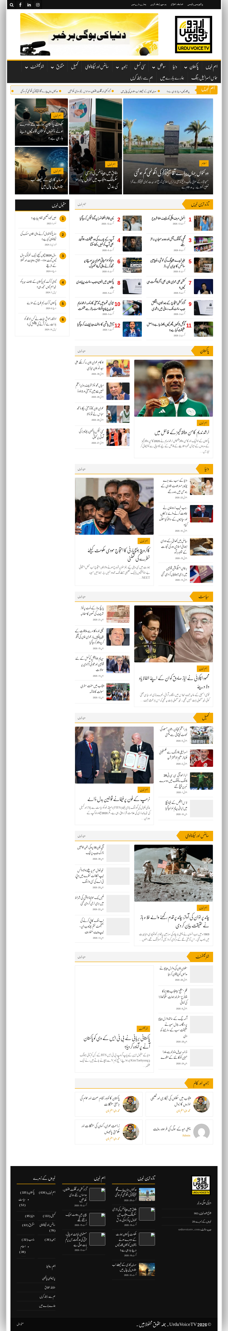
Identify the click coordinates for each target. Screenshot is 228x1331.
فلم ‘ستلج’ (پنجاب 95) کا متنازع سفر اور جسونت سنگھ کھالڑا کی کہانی (173, 997)
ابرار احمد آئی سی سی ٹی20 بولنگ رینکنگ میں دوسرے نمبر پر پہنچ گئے (173, 781)
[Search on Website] (11, 4)
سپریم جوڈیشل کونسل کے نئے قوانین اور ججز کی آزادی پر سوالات (89, 664)
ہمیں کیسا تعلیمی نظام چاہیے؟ (43, 217)
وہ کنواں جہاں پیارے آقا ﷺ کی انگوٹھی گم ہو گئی (62, 91)
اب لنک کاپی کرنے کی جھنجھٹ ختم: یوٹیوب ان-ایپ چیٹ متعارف (91, 926)
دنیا (175, 67)
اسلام (23, 1246)
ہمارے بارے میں (138, 4)
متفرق (60, 67)
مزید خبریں (81, 350)
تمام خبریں (81, 204)
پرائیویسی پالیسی (195, 4)
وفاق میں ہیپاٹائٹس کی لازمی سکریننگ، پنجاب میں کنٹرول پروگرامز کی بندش (124, 1214)
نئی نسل (139, 67)
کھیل (74, 67)
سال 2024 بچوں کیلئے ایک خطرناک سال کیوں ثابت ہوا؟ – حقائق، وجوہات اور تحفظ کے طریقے (38, 260)
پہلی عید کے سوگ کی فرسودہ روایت (171, 1129)
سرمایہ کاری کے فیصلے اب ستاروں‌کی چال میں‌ (162, 91)
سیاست (22, 1199)
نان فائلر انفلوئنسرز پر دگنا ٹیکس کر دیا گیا (97, 218)
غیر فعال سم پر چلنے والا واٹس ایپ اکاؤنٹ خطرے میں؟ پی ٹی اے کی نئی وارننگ (89, 876)
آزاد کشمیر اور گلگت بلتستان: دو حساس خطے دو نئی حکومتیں (112, 91)
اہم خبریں (212, 67)
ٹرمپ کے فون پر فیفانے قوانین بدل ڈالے (118, 799)
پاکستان (194, 67)
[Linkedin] (28, 4)
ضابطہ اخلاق (177, 4)
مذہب (31, 1239)
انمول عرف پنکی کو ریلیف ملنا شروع (168, 218)
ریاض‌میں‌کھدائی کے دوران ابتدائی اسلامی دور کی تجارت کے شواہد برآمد (174, 546)
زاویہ (124, 67)
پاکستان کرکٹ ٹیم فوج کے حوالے (41, 303)
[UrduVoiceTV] (193, 34)
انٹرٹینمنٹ (37, 67)
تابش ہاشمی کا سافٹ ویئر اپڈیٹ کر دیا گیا (95, 324)
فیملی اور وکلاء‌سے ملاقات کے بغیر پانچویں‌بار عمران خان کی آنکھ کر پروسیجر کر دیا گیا (89, 637)
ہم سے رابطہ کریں (158, 4)
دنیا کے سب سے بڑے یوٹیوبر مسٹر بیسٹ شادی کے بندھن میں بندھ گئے (174, 486)
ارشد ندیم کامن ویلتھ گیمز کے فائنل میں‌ (181, 432)
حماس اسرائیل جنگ (204, 78)
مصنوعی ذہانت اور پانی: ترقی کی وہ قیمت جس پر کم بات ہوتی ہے (76, 1239)
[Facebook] (20, 4)
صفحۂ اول (20, 1324)
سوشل (161, 67)
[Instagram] (37, 4)
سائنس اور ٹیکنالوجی (97, 67)
